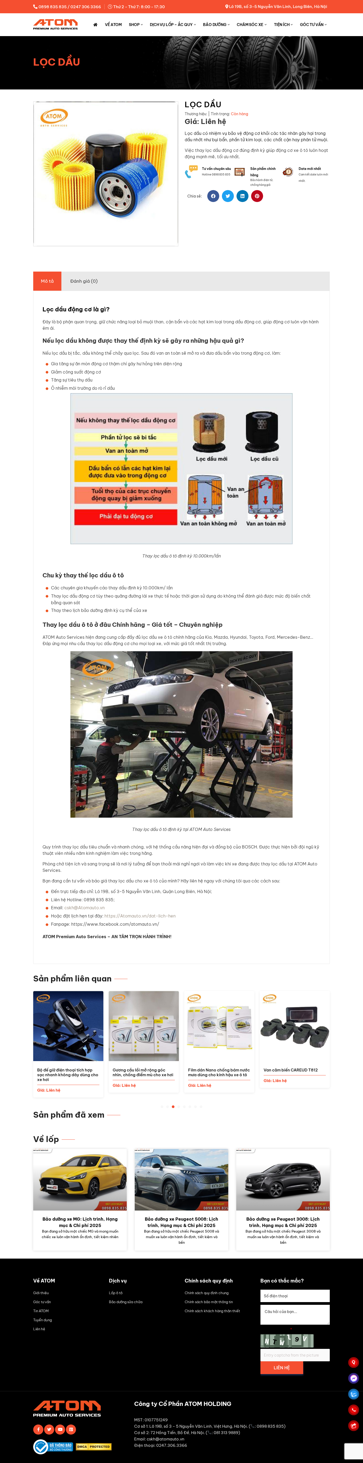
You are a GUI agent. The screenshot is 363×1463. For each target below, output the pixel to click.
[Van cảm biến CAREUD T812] (295, 1058)
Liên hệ (39, 1329)
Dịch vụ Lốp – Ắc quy (171, 24)
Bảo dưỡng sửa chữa (125, 1302)
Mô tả (47, 281)
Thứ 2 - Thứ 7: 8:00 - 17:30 (139, 6)
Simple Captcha (276, 1329)
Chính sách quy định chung (207, 1293)
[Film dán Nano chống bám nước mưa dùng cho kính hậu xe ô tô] (219, 1058)
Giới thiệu (41, 1293)
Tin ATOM (41, 1311)
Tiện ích (281, 24)
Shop (134, 24)
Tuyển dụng (42, 1320)
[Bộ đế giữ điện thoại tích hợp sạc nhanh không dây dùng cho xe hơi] (68, 1058)
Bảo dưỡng (214, 24)
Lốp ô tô (116, 1293)
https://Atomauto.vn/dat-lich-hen (140, 916)
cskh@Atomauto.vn (84, 907)
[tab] (47, 281)
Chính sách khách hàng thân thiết (212, 1311)
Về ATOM (113, 24)
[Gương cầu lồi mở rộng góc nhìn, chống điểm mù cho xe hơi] (144, 1058)
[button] (213, 196)
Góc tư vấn (311, 24)
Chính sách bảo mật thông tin (209, 1302)
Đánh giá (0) (84, 281)
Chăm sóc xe (250, 24)
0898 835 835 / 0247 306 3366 (70, 6)
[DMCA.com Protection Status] (95, 1447)
